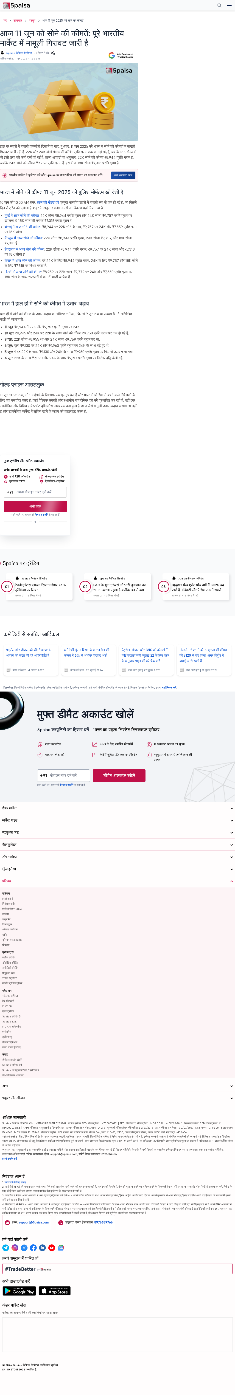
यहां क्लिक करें (169, 687)
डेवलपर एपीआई (9, 1042)
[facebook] (33, 1247)
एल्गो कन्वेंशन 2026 (12, 909)
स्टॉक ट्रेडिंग (8, 957)
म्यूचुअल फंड (8, 973)
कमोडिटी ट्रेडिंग (10, 967)
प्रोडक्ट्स (8, 952)
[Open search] (219, 6)
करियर (5, 914)
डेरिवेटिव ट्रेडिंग (10, 962)
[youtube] (51, 1247)
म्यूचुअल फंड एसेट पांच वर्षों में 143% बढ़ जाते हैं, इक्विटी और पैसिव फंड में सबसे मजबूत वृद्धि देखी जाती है (198, 587)
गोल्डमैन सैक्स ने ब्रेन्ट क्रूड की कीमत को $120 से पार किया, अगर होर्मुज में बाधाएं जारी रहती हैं (203, 655)
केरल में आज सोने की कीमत (22, 260)
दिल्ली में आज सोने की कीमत (23, 271)
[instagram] (14, 1247)
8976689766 (103, 1222)
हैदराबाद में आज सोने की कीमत (24, 249)
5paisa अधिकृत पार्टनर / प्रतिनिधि (20, 1070)
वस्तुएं (32, 20)
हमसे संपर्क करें (9, 1158)
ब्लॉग (4, 934)
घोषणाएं (5, 945)
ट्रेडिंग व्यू (7, 1037)
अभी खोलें (35, 506)
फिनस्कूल (7, 924)
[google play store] (19, 1292)
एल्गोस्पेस (6, 1032)
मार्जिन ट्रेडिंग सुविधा (12, 983)
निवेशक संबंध (8, 903)
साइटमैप (6, 919)
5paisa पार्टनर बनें (12, 1065)
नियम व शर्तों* (41, 514)
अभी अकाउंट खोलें (123, 175)
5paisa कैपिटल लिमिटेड (19, 53)
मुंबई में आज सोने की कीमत (22, 215)
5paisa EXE (9, 1021)
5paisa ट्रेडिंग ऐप (11, 1016)
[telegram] (5, 1247)
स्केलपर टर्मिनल (10, 995)
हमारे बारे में (7, 898)
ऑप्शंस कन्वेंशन (10, 929)
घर (5, 20)
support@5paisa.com (34, 1222)
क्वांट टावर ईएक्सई (11, 1047)
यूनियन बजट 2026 (12, 939)
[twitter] (24, 1247)
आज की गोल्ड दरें (48, 202)
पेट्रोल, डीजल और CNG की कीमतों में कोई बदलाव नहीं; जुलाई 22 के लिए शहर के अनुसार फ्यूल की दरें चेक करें (145, 655)
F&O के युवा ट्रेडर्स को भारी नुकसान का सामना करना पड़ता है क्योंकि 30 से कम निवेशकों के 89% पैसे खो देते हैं (119, 587)
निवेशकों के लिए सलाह (15, 1182)
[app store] (55, 1292)
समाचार (18, 20)
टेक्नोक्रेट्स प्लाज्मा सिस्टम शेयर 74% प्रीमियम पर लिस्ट (40, 587)
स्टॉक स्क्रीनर (9, 978)
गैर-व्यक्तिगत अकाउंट (13, 1075)
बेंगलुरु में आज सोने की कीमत (23, 238)
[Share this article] (53, 52)
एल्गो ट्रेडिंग (8, 1011)
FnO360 (7, 1006)
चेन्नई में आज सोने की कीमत (23, 226)
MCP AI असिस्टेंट (11, 1026)
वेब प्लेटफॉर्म (8, 1001)
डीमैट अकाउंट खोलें (119, 776)
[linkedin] (42, 1247)
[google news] (60, 1247)
